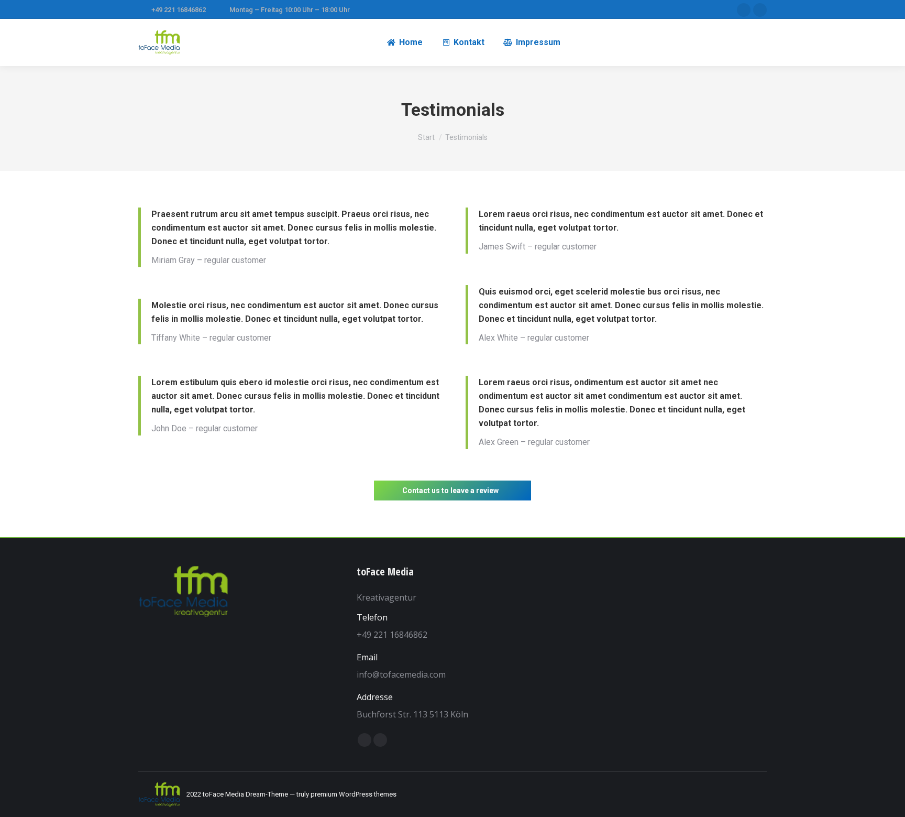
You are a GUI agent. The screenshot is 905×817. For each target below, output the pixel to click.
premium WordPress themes (353, 794)
